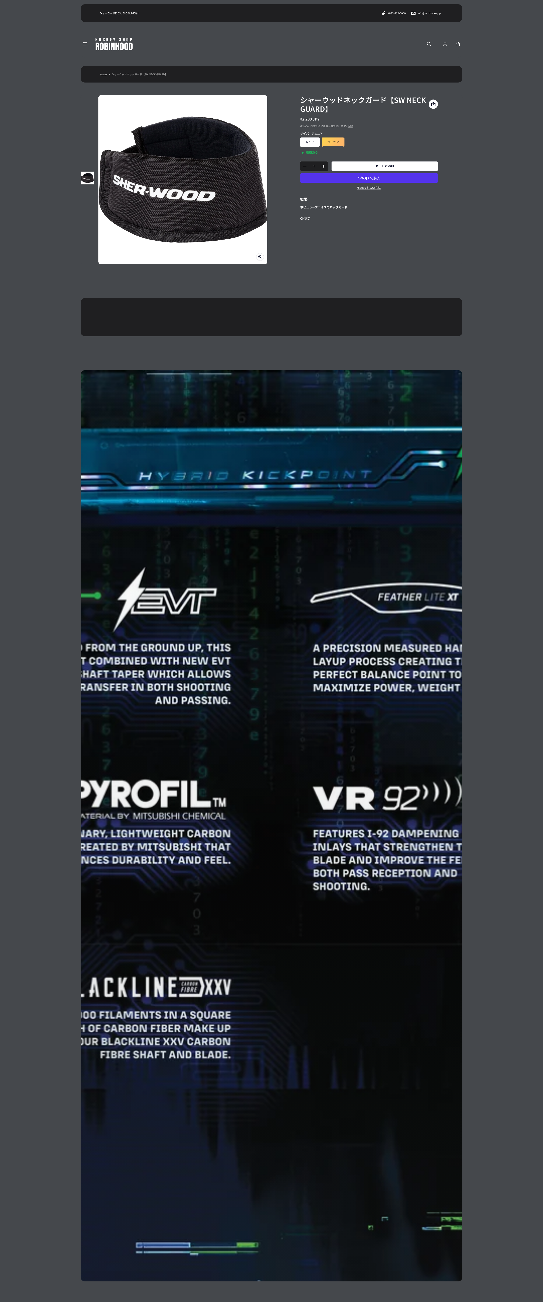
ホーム (103, 74)
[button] (429, 44)
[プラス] (323, 166)
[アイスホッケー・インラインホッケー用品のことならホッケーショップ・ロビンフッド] (114, 44)
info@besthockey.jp (429, 13)
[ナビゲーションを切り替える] (85, 44)
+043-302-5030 (397, 13)
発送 (350, 126)
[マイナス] (304, 166)
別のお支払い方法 (369, 188)
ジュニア (333, 142)
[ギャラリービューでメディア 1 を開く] (87, 178)
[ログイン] (445, 44)
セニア (309, 142)
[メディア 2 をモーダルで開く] (182, 179)
